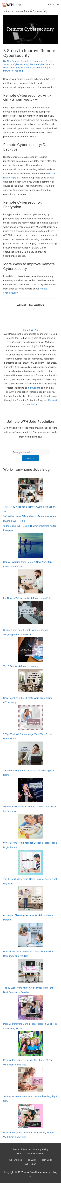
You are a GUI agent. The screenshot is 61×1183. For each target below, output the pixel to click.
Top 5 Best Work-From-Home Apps (21, 666)
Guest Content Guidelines (30, 1153)
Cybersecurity (20, 64)
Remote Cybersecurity (33, 61)
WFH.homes (15, 1160)
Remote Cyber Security (41, 64)
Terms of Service (22, 1149)
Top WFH (31, 1160)
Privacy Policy (40, 1149)
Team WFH (46, 1160)
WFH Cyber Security (14, 67)
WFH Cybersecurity (36, 67)
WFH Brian (30, 1164)
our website (34, 387)
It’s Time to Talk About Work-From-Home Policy (28, 598)
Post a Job (53, 4)
